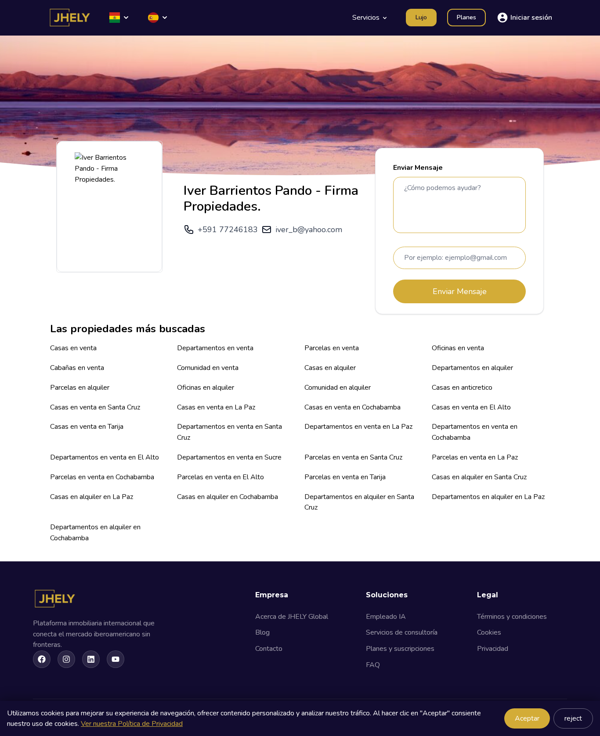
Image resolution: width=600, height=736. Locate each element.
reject (573, 718)
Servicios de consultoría (401, 632)
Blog (262, 632)
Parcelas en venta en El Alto (220, 477)
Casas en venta (73, 348)
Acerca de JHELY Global (291, 616)
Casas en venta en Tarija (86, 426)
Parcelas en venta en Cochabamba (102, 477)
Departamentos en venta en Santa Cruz (229, 432)
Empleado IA (386, 616)
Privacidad (492, 648)
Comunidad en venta (208, 368)
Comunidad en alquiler (337, 387)
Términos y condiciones (512, 616)
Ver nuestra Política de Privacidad (132, 724)
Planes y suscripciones (400, 648)
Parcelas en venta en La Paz (475, 457)
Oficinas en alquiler (205, 387)
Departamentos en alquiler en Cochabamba (95, 532)
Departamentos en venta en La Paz (358, 426)
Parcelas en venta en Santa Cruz (353, 457)
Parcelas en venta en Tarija (345, 477)
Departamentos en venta (215, 348)
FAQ (373, 665)
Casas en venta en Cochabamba (352, 407)
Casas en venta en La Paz (216, 407)
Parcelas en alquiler (79, 387)
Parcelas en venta (331, 348)
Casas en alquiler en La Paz (91, 497)
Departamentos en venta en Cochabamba (474, 432)
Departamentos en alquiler (472, 368)
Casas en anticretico (462, 387)
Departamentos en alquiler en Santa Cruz (359, 502)
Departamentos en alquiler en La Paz (488, 497)
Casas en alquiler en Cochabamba (227, 497)
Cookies (489, 632)
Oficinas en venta (458, 348)
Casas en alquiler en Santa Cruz (479, 477)
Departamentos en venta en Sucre (229, 457)
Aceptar (527, 718)
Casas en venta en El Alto (471, 407)
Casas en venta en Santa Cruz (95, 407)
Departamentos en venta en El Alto (104, 457)
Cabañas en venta (77, 368)
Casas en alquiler (330, 368)
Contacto (268, 648)
